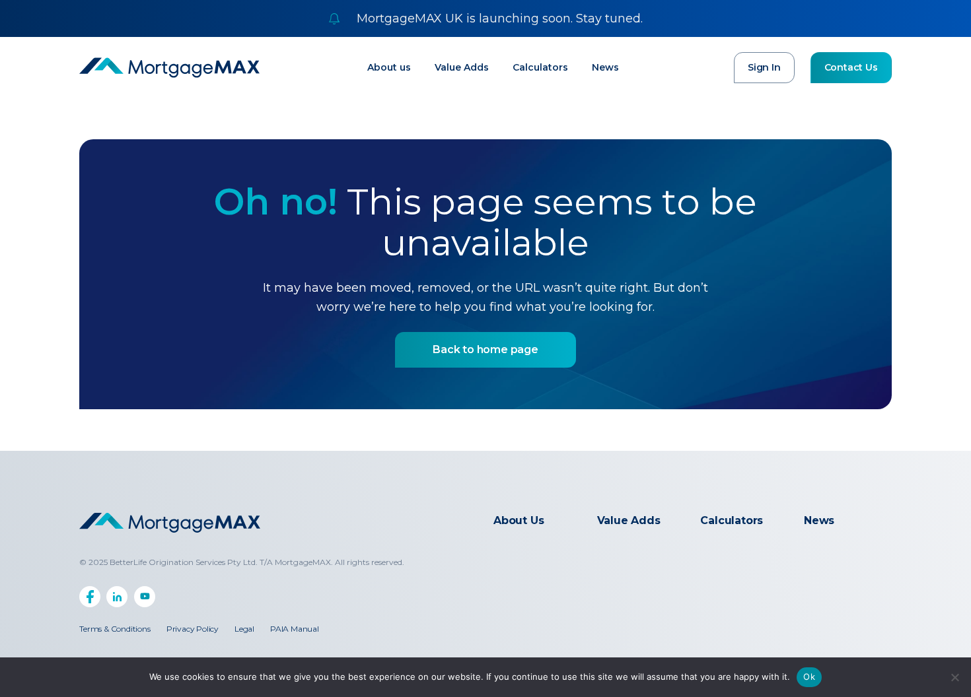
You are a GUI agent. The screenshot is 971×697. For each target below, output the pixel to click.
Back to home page (485, 349)
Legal (244, 629)
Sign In (764, 67)
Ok (809, 676)
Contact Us (851, 67)
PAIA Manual (294, 629)
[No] (954, 677)
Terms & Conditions (114, 629)
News (605, 67)
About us (389, 67)
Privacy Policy (192, 629)
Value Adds (462, 67)
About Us (518, 520)
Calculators (540, 67)
